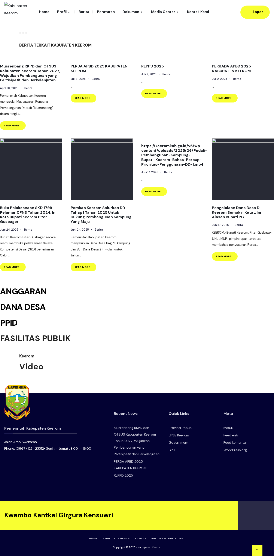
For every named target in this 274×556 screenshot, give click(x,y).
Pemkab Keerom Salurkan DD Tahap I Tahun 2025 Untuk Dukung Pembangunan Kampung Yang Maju (101, 214)
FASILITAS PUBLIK (35, 338)
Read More (15, 124)
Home (44, 11)
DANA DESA (22, 306)
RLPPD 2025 (152, 66)
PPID (9, 322)
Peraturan (106, 11)
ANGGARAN (23, 291)
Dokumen (130, 11)
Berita (84, 11)
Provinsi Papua (180, 428)
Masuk (228, 428)
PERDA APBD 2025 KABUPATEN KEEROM (99, 68)
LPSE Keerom (179, 435)
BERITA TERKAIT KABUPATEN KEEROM (55, 45)
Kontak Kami (198, 11)
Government (179, 442)
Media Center (163, 11)
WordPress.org (235, 450)
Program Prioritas (167, 538)
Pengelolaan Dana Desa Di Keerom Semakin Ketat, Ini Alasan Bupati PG (236, 212)
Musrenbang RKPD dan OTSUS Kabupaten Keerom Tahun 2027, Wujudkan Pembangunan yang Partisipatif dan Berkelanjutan (30, 73)
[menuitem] (63, 11)
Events (140, 538)
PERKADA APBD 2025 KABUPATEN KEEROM (231, 68)
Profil (62, 11)
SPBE (173, 450)
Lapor (257, 11)
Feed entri (231, 435)
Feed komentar (235, 442)
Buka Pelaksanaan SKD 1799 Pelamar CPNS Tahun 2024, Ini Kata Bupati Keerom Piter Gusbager (28, 214)
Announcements (116, 538)
